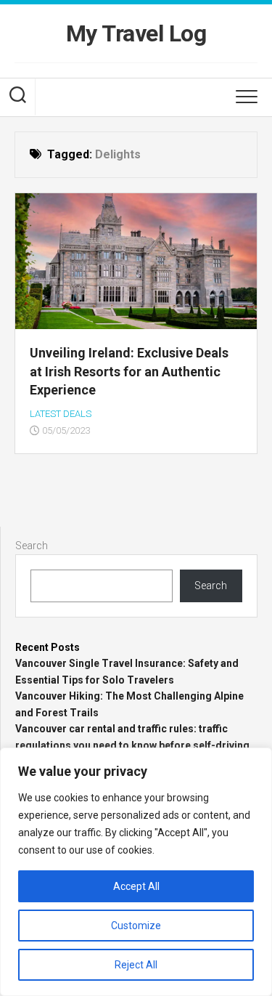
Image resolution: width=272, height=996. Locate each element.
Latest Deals (60, 413)
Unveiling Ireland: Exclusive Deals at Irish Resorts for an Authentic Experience (129, 371)
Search (31, 545)
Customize (136, 925)
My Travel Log (136, 33)
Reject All (136, 965)
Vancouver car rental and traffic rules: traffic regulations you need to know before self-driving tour (132, 745)
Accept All (136, 886)
